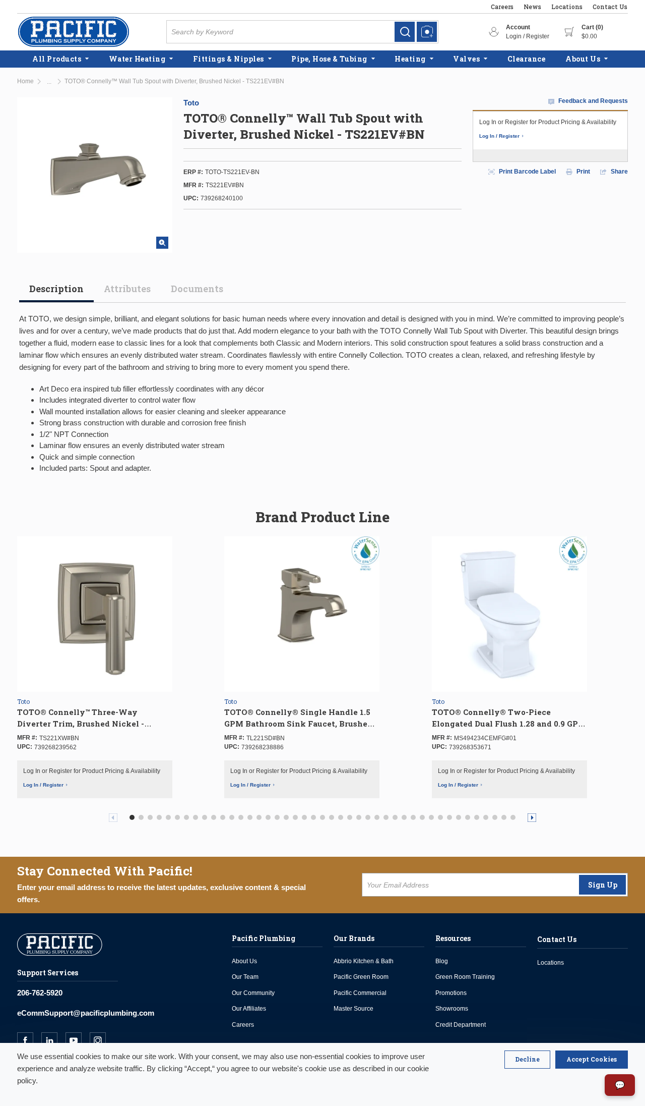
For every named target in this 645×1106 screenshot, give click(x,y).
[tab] (56, 292)
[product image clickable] (94, 614)
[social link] (29, 1040)
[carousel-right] (532, 817)
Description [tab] (56, 288)
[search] (405, 32)
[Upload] (427, 32)
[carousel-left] (113, 817)
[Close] (527, 1059)
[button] (132, 817)
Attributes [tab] (127, 288)
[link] (405, 32)
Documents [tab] (197, 288)
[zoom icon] (162, 243)
